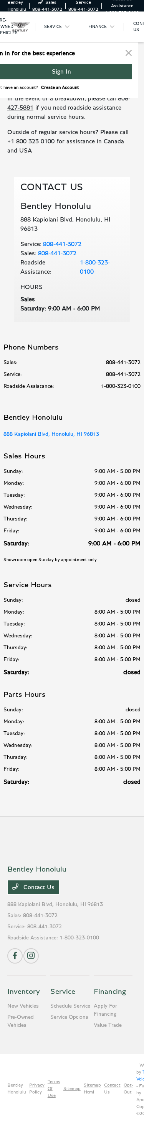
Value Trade (108, 1025)
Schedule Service (70, 1006)
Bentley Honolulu (16, 1088)
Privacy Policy (37, 1088)
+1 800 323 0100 (31, 141)
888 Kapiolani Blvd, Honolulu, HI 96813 (51, 434)
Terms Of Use (54, 1088)
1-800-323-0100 (95, 267)
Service (62, 991)
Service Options (69, 1017)
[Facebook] (15, 956)
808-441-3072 (62, 244)
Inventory (23, 991)
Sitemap (72, 1088)
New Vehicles (23, 1006)
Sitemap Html (92, 1088)
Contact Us (38, 887)
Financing (110, 991)
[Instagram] (31, 956)
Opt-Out (128, 1088)
